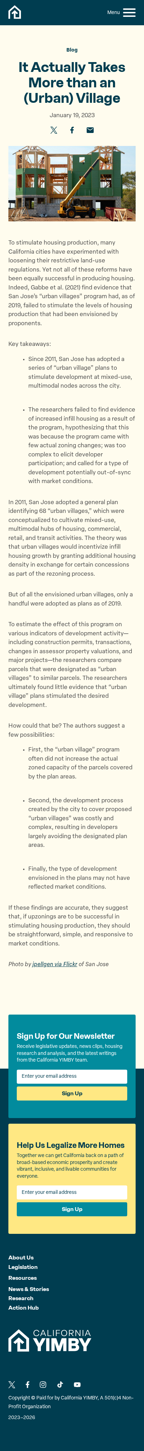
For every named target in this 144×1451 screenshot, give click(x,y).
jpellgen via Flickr (55, 965)
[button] (129, 12)
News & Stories (28, 1289)
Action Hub (23, 1307)
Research (21, 1298)
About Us (21, 1257)
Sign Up (72, 1093)
